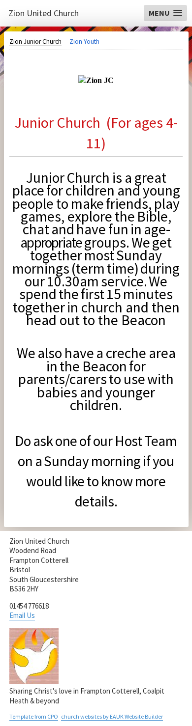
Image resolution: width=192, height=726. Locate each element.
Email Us (22, 615)
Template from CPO (33, 716)
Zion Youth (84, 41)
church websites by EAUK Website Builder (112, 716)
